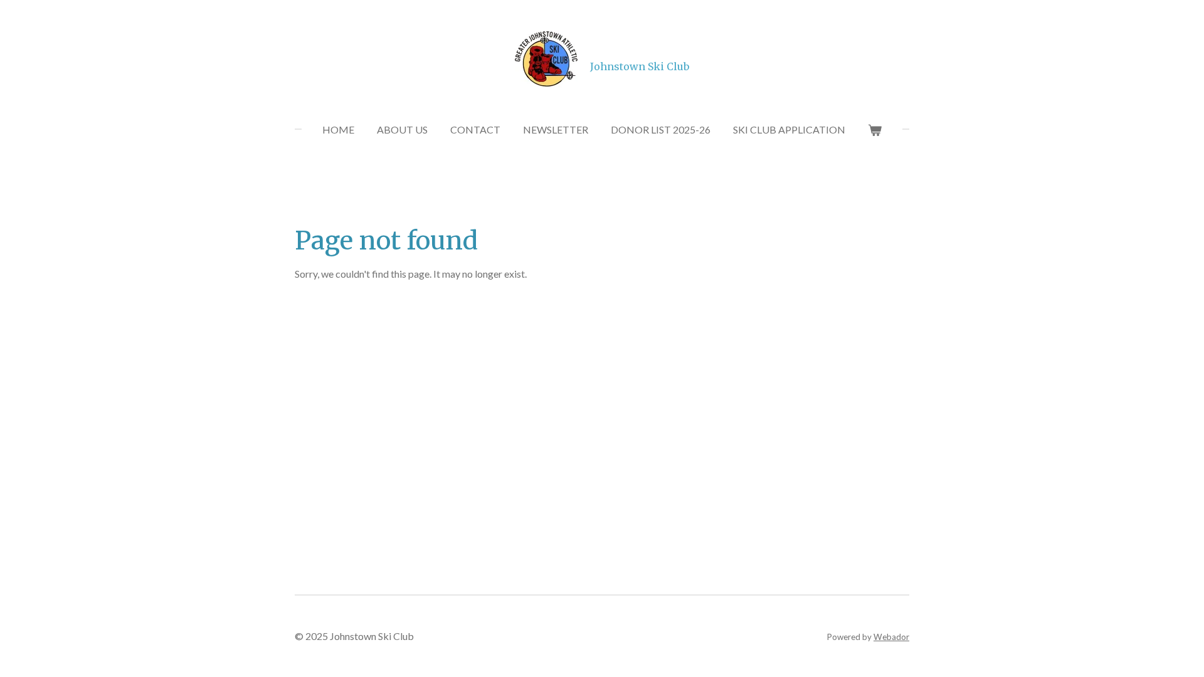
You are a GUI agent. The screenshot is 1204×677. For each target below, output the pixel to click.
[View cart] (875, 129)
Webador (891, 637)
